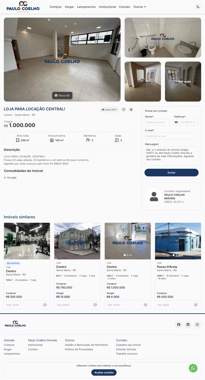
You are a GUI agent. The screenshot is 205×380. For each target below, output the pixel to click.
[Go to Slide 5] (31, 255)
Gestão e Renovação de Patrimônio (86, 344)
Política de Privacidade (79, 349)
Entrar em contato (156, 110)
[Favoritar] (124, 109)
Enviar (171, 172)
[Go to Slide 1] (20, 255)
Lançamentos (86, 6)
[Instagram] (197, 325)
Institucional (107, 6)
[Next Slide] (46, 241)
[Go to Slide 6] (34, 255)
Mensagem (152, 144)
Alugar (69, 6)
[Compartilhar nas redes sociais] (131, 109)
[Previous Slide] (7, 241)
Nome (149, 116)
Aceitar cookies (104, 372)
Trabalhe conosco (127, 353)
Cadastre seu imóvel (128, 344)
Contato (124, 6)
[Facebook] (179, 325)
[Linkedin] (188, 325)
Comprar (56, 6)
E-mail (149, 130)
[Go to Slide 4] (28, 255)
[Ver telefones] (198, 7)
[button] (27, 241)
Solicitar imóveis (126, 349)
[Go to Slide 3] (25, 255)
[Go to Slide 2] (23, 255)
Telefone (180, 116)
